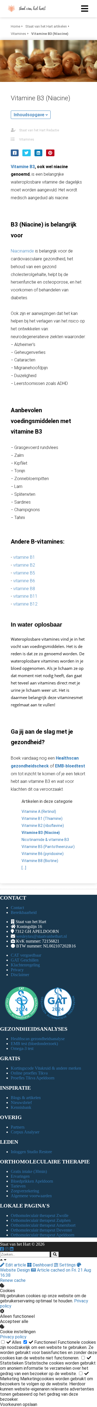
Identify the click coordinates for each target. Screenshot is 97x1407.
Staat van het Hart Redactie (39, 130)
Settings (67, 1265)
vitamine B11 (25, 596)
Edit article (15, 1265)
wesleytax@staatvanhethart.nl (41, 936)
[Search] (55, 1254)
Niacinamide (22, 251)
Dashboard (43, 1265)
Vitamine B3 (23, 166)
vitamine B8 (24, 588)
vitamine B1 (24, 557)
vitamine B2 (24, 565)
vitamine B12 (25, 604)
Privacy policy (13, 1336)
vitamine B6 (24, 580)
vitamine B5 (24, 573)
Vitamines (26, 139)
